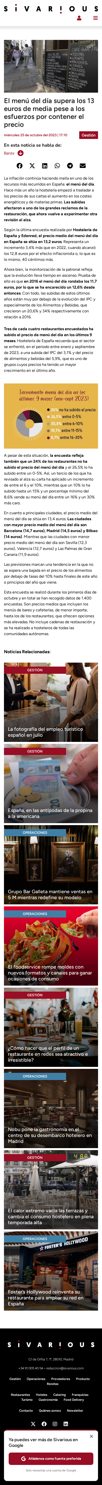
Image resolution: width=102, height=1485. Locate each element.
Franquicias (80, 1395)
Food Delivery (74, 1400)
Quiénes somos (50, 1410)
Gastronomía (48, 1400)
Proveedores (60, 1379)
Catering (59, 1395)
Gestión (89, 135)
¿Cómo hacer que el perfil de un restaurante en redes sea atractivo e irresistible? (48, 1054)
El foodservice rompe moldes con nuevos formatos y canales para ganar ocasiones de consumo (50, 973)
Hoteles (41, 1395)
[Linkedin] (66, 1424)
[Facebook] (44, 1424)
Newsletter (75, 1410)
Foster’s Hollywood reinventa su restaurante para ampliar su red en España (45, 1298)
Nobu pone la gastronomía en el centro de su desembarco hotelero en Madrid (50, 1135)
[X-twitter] (33, 1424)
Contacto (26, 1410)
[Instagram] (55, 1424)
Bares (9, 153)
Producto (83, 1379)
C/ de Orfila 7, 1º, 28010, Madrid (51, 1359)
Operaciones (35, 833)
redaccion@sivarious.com (65, 1368)
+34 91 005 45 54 (31, 1368)
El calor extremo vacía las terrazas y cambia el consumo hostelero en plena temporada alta (51, 1216)
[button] (19, 165)
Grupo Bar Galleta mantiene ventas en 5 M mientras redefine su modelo (50, 894)
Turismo (27, 1400)
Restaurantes (20, 1395)
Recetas (52, 1384)
